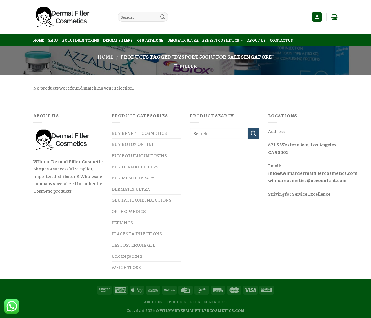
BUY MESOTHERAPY (133, 177)
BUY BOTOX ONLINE (133, 144)
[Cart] (334, 17)
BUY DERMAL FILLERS (135, 166)
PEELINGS (122, 222)
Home (38, 40)
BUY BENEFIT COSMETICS (139, 133)
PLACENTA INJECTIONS (137, 233)
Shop (53, 40)
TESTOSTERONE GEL (133, 245)
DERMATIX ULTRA (183, 40)
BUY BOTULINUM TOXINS (139, 155)
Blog (195, 301)
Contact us (281, 40)
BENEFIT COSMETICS (220, 40)
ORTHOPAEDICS (129, 211)
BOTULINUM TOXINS (80, 40)
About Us (256, 40)
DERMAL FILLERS (118, 40)
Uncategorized (127, 256)
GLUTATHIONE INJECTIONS (142, 200)
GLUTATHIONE (150, 40)
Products (176, 301)
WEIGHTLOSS (126, 267)
